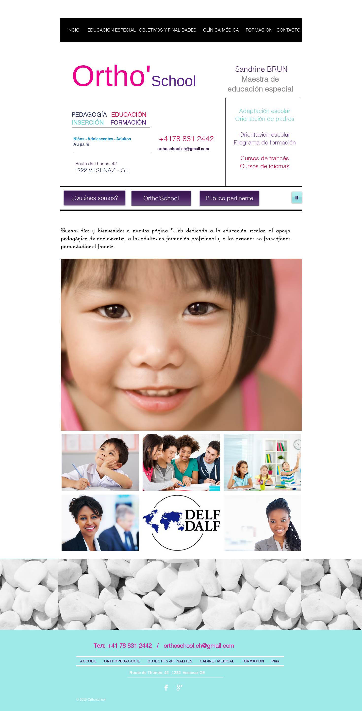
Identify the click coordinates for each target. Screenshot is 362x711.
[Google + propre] (180, 688)
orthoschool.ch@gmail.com (183, 149)
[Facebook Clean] (166, 688)
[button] (100, 462)
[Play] (297, 197)
